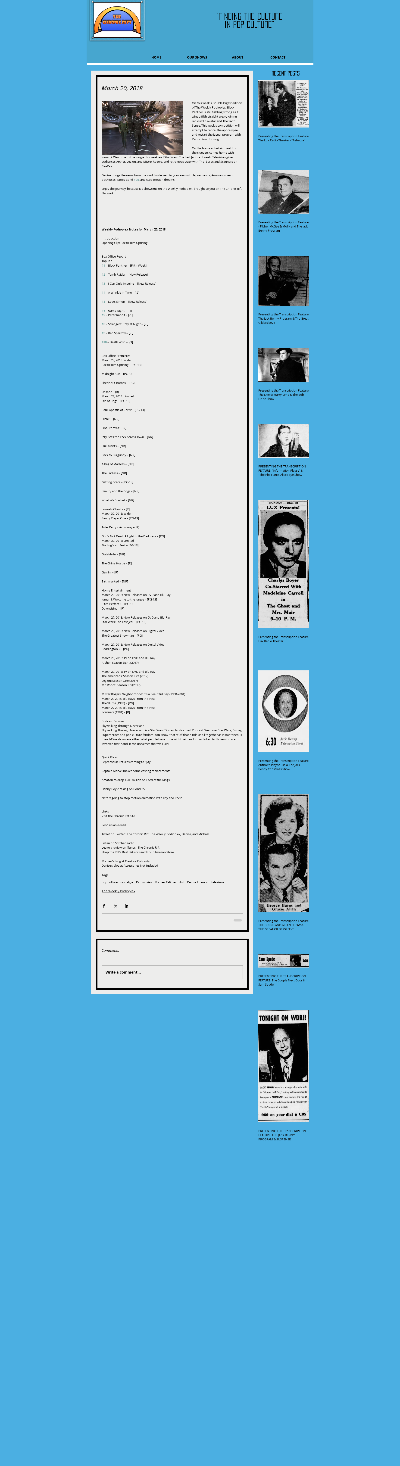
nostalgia (126, 882)
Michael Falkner (165, 882)
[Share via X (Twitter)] (115, 906)
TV (137, 882)
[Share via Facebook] (104, 906)
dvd (181, 882)
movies (147, 882)
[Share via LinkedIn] (126, 906)
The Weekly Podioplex (118, 891)
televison (217, 882)
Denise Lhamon (198, 882)
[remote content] (172, 209)
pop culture (110, 882)
